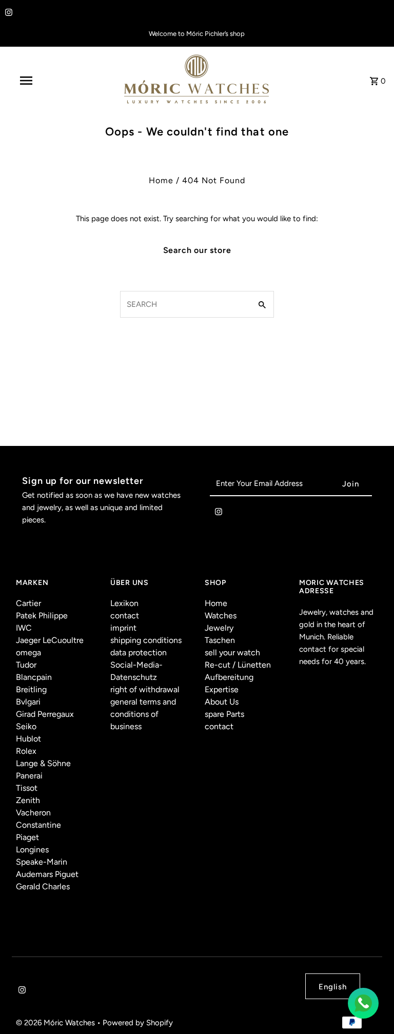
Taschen (220, 640)
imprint (123, 628)
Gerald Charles (43, 886)
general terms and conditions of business (143, 714)
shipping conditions (146, 640)
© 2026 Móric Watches (56, 1022)
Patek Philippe (42, 615)
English (333, 986)
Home (161, 180)
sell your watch (232, 652)
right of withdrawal (145, 689)
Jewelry (219, 628)
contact (124, 615)
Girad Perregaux (45, 714)
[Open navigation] (45, 80)
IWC (24, 628)
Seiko (26, 726)
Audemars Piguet (47, 874)
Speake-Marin (41, 862)
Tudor (26, 665)
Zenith (28, 800)
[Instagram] (7, 13)
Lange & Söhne (43, 763)
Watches (221, 615)
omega (28, 652)
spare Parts (224, 714)
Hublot (28, 739)
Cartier (28, 603)
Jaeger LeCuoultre (50, 640)
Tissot (26, 788)
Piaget (27, 837)
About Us (222, 702)
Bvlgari (28, 702)
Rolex (26, 751)
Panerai (29, 776)
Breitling (31, 689)
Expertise (222, 689)
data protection (138, 652)
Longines (32, 849)
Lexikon (124, 603)
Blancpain (34, 677)
